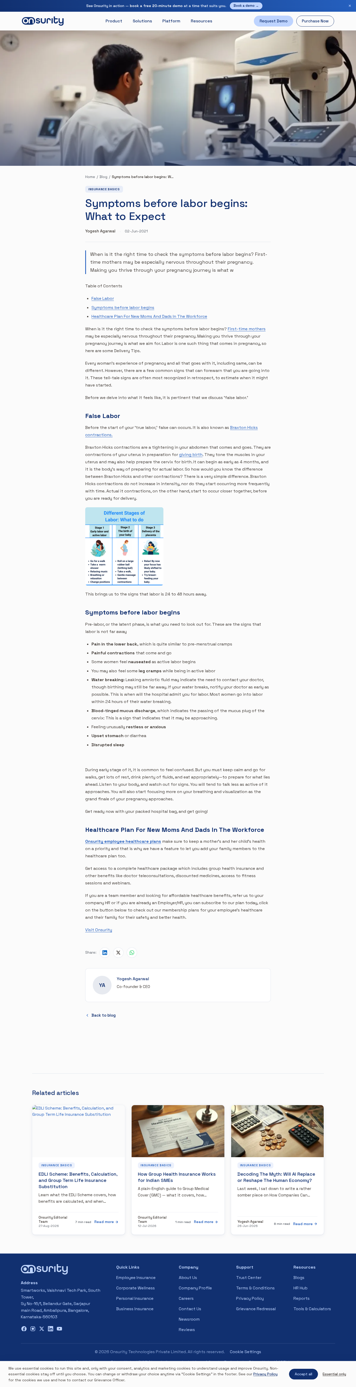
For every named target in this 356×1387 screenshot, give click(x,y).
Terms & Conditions (255, 1288)
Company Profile (195, 1288)
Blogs (298, 1277)
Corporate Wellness (135, 1288)
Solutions (142, 21)
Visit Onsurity (98, 930)
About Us (188, 1277)
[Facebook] (24, 1329)
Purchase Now (315, 20)
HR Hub (300, 1288)
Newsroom (189, 1319)
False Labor (102, 298)
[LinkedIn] (50, 1329)
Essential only (334, 1374)
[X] (42, 1329)
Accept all (303, 1374)
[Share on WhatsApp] (132, 952)
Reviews (187, 1329)
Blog (103, 176)
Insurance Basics (104, 189)
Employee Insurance (136, 1277)
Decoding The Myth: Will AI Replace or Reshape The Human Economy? (276, 1177)
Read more (104, 1221)
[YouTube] (59, 1329)
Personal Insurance (135, 1298)
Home (90, 176)
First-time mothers (247, 329)
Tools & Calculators (312, 1309)
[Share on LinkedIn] (105, 952)
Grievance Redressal (256, 1309)
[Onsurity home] (43, 21)
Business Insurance (135, 1309)
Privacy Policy (250, 1298)
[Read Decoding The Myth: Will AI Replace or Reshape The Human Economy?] (277, 1131)
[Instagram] (33, 1329)
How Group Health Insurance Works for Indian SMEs (177, 1177)
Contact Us (190, 1309)
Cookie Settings (245, 1351)
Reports (301, 1298)
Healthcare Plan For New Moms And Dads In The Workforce (149, 316)
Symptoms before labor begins (122, 307)
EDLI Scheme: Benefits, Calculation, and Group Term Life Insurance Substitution (78, 1180)
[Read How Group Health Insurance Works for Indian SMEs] (178, 1131)
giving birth (190, 454)
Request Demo (273, 20)
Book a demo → (246, 5)
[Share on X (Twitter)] (118, 952)
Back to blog (103, 1015)
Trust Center (248, 1277)
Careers (186, 1298)
